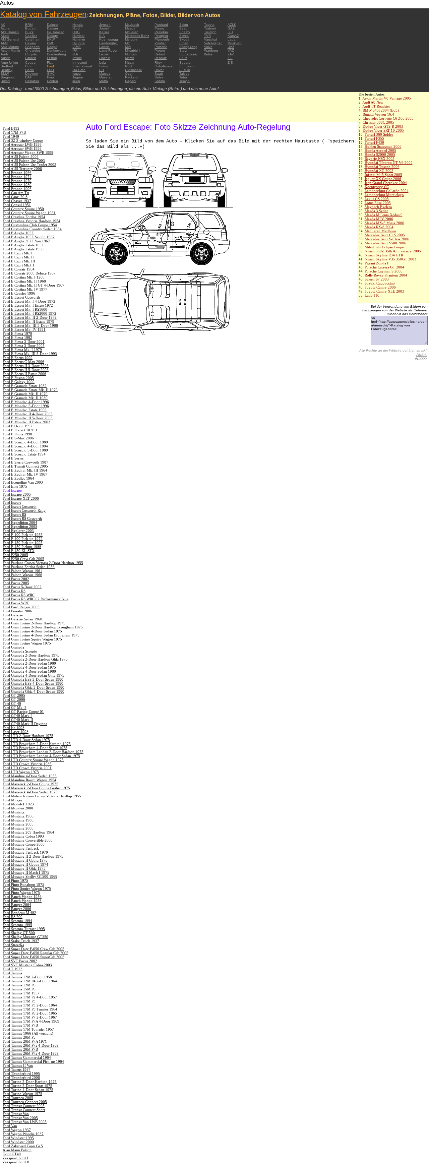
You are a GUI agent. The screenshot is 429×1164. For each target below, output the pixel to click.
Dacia (29, 70)
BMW (5, 73)
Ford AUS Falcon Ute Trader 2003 (29, 165)
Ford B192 (11, 128)
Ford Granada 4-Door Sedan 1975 (29, 667)
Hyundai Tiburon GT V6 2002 (389, 163)
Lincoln (104, 58)
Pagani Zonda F (377, 263)
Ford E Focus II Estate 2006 (24, 374)
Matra (103, 81)
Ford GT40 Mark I (17, 716)
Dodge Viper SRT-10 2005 (383, 130)
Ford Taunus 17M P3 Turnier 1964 (30, 1009)
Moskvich (235, 43)
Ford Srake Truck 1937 (21, 941)
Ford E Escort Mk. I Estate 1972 (28, 305)
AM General (10, 39)
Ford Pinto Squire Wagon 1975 (27, 888)
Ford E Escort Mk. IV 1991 (24, 329)
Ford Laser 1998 (15, 732)
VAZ (231, 50)
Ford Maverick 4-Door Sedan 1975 (30, 792)
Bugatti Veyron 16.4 (378, 114)
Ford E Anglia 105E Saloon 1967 (29, 237)
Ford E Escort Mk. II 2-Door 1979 (30, 317)
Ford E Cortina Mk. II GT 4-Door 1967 (33, 285)
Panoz (160, 28)
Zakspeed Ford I (15, 1158)
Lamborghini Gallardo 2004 (387, 191)
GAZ (231, 28)
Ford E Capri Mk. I (18, 253)
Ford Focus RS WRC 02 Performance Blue (35, 599)
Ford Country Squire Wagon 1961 (29, 213)
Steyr (183, 50)
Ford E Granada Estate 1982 (25, 386)
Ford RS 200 (12, 917)
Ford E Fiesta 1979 (17, 333)
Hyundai (78, 43)
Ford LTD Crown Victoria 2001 (27, 768)
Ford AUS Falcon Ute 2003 (24, 161)
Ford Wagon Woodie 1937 (23, 1134)
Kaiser (104, 32)
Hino (50, 77)
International (82, 66)
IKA (75, 54)
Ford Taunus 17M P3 (19, 1001)
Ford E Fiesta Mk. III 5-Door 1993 (30, 354)
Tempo (184, 81)
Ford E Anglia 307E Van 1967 (26, 241)
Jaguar (77, 77)
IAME (76, 47)
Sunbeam (186, 66)
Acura (5, 28)
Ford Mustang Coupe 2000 (24, 844)
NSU (128, 66)
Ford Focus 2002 (16, 579)
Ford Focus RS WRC (19, 595)
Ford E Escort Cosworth (21, 297)
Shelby (184, 32)
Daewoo (31, 73)
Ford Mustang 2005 (18, 824)
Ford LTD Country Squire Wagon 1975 (33, 760)
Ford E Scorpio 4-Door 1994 (25, 446)
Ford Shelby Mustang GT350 (25, 937)
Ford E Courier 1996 (19, 293)
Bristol (5, 81)
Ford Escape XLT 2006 (21, 498)
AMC (4, 43)
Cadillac (31, 36)
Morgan (131, 54)
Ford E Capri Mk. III (19, 261)
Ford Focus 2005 (16, 583)
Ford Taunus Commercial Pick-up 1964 (33, 1061)
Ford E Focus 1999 (18, 358)
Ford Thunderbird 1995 (21, 1073)
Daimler (52, 24)
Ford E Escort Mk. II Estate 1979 (28, 321)
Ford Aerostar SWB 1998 (22, 148)
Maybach (132, 24)
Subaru (185, 62)
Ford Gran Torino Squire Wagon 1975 (32, 639)
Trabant (210, 28)
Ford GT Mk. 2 (14, 708)
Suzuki (184, 70)
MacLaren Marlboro (380, 231)
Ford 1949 (11, 136)
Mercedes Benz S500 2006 (385, 243)
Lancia (104, 47)
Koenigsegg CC (377, 187)
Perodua (161, 32)
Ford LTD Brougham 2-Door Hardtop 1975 (37, 744)
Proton (160, 50)
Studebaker (188, 54)
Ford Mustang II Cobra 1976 (25, 860)
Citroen (30, 58)
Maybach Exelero (378, 207)
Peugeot (161, 36)
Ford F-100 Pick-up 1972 (23, 539)
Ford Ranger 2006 (17, 909)
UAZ (231, 47)
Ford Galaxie (13, 615)
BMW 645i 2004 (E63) (381, 110)
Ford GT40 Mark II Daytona (25, 724)
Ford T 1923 (12, 969)
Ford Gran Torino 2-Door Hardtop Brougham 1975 (43, 627)
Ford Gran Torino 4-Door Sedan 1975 (32, 631)
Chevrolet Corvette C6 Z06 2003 (388, 118)
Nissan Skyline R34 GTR (384, 255)
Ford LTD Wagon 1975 (21, 772)
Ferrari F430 (374, 142)
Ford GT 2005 (14, 695)
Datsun (52, 28)
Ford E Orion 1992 (18, 426)
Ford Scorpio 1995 (17, 925)
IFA (74, 50)
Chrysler (31, 54)
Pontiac (160, 43)
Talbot (184, 73)
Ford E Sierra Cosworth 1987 (25, 462)
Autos (421, 354)
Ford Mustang (13, 812)
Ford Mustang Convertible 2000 (28, 840)
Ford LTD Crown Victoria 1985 (27, 764)
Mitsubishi (132, 50)
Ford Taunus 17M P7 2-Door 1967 (30, 1017)
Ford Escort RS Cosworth (22, 518)
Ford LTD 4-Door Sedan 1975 (26, 740)
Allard (5, 36)
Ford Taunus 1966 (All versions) (28, 1033)
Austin (5, 58)
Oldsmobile (133, 70)
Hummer (78, 39)
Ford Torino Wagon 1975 (22, 1094)
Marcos (104, 73)
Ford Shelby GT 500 (19, 933)
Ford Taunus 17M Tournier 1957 (28, 1029)
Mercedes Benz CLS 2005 (385, 235)
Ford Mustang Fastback (21, 848)
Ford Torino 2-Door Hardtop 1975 (30, 1082)
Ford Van (10, 1126)
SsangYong (188, 47)
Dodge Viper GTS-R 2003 (383, 126)
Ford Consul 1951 (17, 205)
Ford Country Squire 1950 (23, 209)
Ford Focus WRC (16, 603)
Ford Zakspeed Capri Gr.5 (23, 1146)
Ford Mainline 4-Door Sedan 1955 (30, 776)
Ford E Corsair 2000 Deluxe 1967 (29, 273)
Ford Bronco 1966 (17, 173)
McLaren (131, 32)
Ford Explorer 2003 (18, 531)
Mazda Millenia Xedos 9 (384, 215)
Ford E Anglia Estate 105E (23, 245)
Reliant (160, 54)
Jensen (105, 24)
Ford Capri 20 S (15, 197)
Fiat (50, 62)
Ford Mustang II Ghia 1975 (24, 868)
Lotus (103, 66)
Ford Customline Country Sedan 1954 (32, 229)
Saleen (160, 77)
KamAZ (233, 36)
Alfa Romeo (10, 32)
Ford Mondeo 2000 (18, 808)
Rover (159, 70)
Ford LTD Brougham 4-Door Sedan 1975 (35, 748)
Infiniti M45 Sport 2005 (383, 175)
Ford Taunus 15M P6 (19, 989)
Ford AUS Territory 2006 (22, 169)
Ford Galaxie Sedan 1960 (22, 619)
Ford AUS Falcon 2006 (21, 157)
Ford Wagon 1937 (17, 1130)
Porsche (161, 47)
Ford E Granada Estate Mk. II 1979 (30, 390)
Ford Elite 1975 (15, 486)
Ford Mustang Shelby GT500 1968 (30, 876)
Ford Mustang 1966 (18, 816)
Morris (129, 58)
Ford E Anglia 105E (18, 233)
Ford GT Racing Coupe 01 (23, 712)
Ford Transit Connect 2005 (24, 1106)
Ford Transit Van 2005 (20, 1118)
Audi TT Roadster (376, 106)
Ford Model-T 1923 (18, 804)
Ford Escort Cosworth (20, 506)
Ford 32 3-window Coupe (23, 140)
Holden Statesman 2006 (383, 146)
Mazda (130, 28)
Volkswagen (213, 43)
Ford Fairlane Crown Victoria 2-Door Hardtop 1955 (43, 563)
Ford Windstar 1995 (18, 1138)
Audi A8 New (372, 102)
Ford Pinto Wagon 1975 (21, 893)
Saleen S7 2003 (377, 279)
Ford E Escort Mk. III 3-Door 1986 (30, 325)
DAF (28, 77)
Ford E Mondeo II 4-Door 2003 (28, 414)
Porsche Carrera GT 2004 (384, 267)
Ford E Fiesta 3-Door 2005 (24, 346)
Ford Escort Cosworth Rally (24, 510)
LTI (101, 70)
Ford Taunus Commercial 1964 (27, 1057)
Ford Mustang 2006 (18, 828)
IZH (230, 32)
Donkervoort (56, 50)
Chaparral (32, 47)
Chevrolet (32, 50)
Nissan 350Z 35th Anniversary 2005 (393, 251)
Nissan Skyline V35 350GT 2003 (390, 259)
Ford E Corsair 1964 (19, 269)
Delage (52, 36)
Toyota (209, 24)
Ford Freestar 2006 (17, 611)
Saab (159, 73)
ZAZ (231, 54)
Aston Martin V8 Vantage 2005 (386, 98)
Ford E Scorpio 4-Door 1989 (25, 442)
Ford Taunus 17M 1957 (21, 993)
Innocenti (79, 62)
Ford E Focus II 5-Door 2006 (26, 370)
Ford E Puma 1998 (17, 434)
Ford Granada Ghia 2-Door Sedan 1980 (33, 687)
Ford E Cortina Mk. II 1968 (24, 281)
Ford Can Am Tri (16, 193)
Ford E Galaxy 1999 (19, 382)
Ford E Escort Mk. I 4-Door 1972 (29, 301)
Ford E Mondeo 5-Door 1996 (26, 406)
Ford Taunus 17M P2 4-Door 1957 (30, 997)
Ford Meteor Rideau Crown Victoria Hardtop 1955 (42, 796)
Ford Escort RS (14, 514)
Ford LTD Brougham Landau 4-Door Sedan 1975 (41, 756)
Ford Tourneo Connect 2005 (25, 1102)
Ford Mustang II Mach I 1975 (26, 872)
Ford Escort (12, 502)
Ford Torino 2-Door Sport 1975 (27, 1086)
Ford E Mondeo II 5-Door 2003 (28, 418)
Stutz (183, 58)
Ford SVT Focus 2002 (20, 961)
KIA (102, 36)
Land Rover (108, 50)
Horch (76, 28)
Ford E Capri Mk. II (18, 257)
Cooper (31, 62)
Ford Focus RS (14, 591)
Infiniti (76, 58)
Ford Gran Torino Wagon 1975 (27, 643)
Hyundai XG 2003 (379, 171)
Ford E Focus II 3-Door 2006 (26, 366)
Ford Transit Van (16, 1114)
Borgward (8, 77)
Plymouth (162, 39)
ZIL (230, 58)
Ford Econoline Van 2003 (23, 482)
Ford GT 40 (12, 703)
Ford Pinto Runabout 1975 (23, 884)
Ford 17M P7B (14, 132)
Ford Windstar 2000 (18, 1142)
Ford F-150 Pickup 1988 (22, 547)
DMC (50, 43)
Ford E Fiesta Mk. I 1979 (22, 350)
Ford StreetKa (13, 945)
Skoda (184, 39)
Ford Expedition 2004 (20, 522)
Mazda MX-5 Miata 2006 (384, 223)
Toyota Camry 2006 (380, 287)
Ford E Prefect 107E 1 (20, 430)
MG (127, 43)
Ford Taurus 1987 (16, 1069)
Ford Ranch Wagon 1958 (22, 901)
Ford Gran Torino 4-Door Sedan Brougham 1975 (41, 635)
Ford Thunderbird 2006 (21, 1078)
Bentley (6, 70)
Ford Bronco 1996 (17, 189)
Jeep (76, 81)
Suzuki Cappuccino (380, 283)
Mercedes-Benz (137, 36)
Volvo (208, 47)
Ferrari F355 (374, 138)
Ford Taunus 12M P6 (19, 985)
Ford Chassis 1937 (17, 201)
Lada (232, 39)
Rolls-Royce (164, 66)
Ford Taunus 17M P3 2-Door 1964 (30, 1005)
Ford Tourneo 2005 (18, 1098)
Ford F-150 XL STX (19, 551)
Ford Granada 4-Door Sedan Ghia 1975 (33, 675)
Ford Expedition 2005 (20, 527)
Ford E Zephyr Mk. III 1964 (25, 470)
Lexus (104, 54)
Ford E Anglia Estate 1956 (23, 249)
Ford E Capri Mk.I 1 (19, 265)
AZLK (232, 24)
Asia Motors (10, 47)
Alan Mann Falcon (17, 1150)
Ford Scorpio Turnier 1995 (24, 929)
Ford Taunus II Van (18, 1065)
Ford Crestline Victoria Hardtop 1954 (31, 221)
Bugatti (30, 28)
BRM (29, 24)
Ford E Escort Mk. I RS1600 (25, 309)
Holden (52, 81)
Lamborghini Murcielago (384, 195)
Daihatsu (32, 81)
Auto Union (9, 62)
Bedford (7, 66)
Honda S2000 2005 (380, 154)
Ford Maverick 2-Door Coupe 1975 (30, 784)
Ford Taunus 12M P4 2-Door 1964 (30, 981)
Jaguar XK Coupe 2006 (383, 179)
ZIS (230, 62)
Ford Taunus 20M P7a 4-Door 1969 (31, 1045)
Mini (128, 47)
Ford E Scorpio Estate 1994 (24, 454)
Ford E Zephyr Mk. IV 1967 (25, 474)
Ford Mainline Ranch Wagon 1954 (29, 780)
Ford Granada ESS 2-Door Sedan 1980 (33, 679)
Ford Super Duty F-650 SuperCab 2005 (33, 957)
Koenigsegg (108, 39)
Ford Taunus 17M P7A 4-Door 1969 (31, 1021)
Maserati (105, 77)
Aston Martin (10, 50)
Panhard (161, 24)
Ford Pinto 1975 (15, 880)
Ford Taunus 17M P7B (20, 1025)
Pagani (130, 81)
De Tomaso (55, 32)
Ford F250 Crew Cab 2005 (23, 559)
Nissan (130, 62)
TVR (207, 36)
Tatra (183, 77)
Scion (183, 24)
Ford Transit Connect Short (24, 1110)
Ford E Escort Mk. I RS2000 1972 (29, 313)
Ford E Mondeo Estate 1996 (25, 410)
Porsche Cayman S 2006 (384, 271)
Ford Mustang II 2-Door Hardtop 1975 (33, 856)
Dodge (52, 47)
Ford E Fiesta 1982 (17, 337)
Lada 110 (372, 295)
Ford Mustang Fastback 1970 (25, 852)
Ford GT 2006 (14, 699)
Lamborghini (108, 43)
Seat (183, 28)
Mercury (131, 39)
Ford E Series (13, 458)
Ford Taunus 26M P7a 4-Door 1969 (31, 1053)
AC (3, 24)
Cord (29, 66)
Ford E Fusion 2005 (18, 378)
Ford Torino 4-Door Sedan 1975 (28, 1090)
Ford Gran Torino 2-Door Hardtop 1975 (34, 623)
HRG (76, 32)
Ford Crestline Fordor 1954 (24, 217)
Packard (131, 77)
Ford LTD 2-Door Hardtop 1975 (28, 736)
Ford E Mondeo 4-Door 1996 (26, 402)
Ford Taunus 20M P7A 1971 (25, 1041)
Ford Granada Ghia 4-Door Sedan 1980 (33, 691)
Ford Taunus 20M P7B (20, 1049)
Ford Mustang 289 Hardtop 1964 (28, 832)
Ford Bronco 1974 (17, 177)
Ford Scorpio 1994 (17, 921)
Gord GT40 (12, 1154)
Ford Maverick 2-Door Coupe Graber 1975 (36, 788)
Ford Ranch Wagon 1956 (22, 897)
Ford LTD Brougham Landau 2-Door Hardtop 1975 (43, 752)
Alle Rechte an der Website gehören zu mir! (393, 350)
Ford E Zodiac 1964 (18, 478)
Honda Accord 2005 (380, 150)
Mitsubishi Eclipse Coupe (384, 247)
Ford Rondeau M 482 (19, 913)
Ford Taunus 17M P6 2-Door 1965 (30, 1013)
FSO (50, 70)
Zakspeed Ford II (16, 1162)
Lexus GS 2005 (377, 199)
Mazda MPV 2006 (379, 219)
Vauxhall (210, 39)
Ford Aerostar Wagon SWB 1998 (28, 152)
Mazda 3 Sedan (376, 211)
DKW (51, 39)
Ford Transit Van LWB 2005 (25, 1122)
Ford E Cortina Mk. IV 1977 (25, 289)
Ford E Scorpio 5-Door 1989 (25, 450)
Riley (158, 62)
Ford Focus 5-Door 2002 (22, 587)
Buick (29, 32)
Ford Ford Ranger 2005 (21, 607)
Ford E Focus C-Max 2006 (23, 362)
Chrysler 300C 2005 (378, 122)
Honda (77, 24)
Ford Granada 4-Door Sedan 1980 (29, 671)
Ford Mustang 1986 (18, 820)
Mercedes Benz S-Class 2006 (387, 239)
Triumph (210, 32)
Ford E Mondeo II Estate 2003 (26, 422)
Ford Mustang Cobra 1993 (23, 836)
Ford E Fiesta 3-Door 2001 (24, 342)
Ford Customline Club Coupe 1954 (30, 225)
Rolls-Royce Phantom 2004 (386, 275)
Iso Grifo (78, 70)
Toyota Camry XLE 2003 (384, 291)
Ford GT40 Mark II (18, 720)
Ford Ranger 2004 (17, 905)
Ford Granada (13, 647)
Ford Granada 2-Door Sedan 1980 (29, 663)
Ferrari (52, 58)
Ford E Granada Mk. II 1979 (25, 394)
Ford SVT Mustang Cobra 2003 (27, 965)
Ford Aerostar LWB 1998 (22, 144)
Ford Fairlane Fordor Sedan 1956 (29, 567)
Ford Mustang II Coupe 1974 (25, 864)
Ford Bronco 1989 (17, 185)
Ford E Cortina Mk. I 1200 (24, 277)
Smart (183, 43)
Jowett (104, 28)
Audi (4, 54)
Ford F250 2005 (15, 555)
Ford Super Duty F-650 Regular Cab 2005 (35, 953)
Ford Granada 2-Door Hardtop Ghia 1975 (35, 659)
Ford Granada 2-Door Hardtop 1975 (31, 655)
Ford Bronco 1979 (17, 181)
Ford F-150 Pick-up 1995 (23, 543)
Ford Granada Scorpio (20, 651)
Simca (184, 36)
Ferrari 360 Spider (379, 134)
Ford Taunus (12, 973)
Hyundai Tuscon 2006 (382, 167)
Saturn (160, 81)
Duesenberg (56, 54)
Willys (208, 54)
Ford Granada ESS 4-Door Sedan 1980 (33, 683)
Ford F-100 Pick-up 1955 (23, 535)
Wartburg (211, 50)
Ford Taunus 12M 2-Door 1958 (27, 977)
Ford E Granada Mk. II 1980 (25, 398)
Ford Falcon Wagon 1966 (22, 575)
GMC (51, 73)
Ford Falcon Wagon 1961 (22, 571)
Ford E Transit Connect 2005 (25, 466)
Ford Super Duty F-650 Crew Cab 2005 (33, 949)
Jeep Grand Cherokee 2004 (386, 183)
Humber (78, 36)
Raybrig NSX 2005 (379, 159)
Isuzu (76, 73)
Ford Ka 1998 (13, 728)
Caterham (32, 39)
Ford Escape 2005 (17, 494)
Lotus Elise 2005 (378, 203)
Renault (161, 58)
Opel (128, 73)
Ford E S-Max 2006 (18, 438)
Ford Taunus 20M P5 (19, 1037)
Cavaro (30, 43)
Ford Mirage (12, 800)
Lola (102, 62)
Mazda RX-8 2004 (379, 227)
